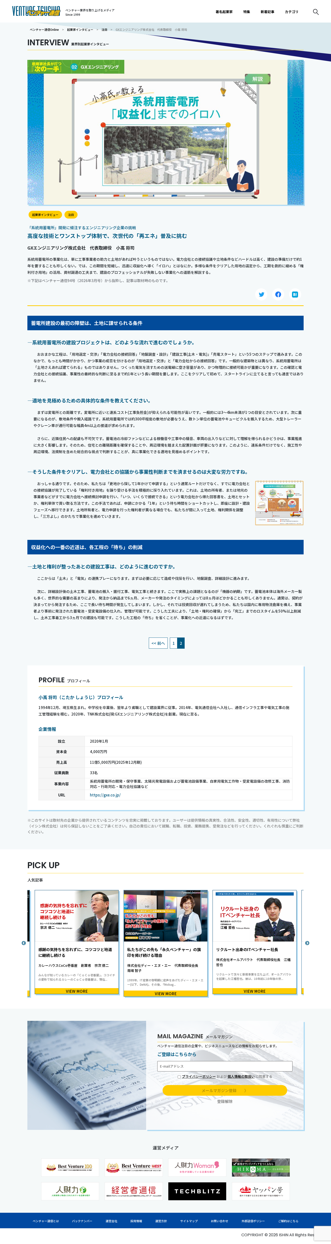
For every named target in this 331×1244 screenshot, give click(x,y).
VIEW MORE (77, 991)
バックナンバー (82, 1221)
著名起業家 (224, 11)
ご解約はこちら (288, 1221)
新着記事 (267, 11)
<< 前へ (158, 643)
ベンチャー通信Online (44, 29)
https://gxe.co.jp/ (105, 794)
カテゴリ (292, 11)
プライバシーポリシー (199, 1076)
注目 (104, 29)
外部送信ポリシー (253, 1221)
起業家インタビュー (80, 29)
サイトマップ (189, 1221)
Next (307, 943)
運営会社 (111, 1221)
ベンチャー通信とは (46, 1221)
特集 (246, 11)
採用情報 (136, 1221)
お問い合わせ (219, 1221)
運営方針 (161, 1221)
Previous (23, 943)
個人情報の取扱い (241, 1076)
